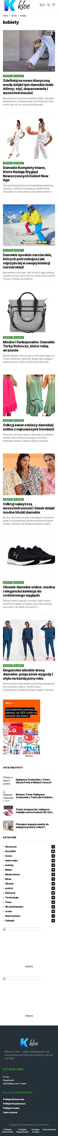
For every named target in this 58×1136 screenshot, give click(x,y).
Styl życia (29, 893)
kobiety (23, 15)
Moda (14, 15)
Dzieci (29, 856)
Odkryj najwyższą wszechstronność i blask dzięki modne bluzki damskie (29, 508)
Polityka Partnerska (13, 1099)
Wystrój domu (29, 916)
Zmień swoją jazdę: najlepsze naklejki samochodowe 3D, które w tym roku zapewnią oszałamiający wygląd (35, 813)
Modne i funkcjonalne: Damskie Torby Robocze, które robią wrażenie (29, 346)
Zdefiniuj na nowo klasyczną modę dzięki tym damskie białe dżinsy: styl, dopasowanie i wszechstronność (28, 86)
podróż (29, 888)
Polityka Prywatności (14, 1103)
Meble (29, 869)
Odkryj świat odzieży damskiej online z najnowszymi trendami (28, 427)
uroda (29, 911)
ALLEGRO (18, 76)
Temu (29, 902)
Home (5, 15)
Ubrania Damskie (29, 906)
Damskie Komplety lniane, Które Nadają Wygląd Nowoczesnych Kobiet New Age (25, 174)
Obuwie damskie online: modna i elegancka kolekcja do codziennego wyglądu (29, 591)
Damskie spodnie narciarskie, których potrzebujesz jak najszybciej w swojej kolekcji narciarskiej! (27, 261)
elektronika (29, 860)
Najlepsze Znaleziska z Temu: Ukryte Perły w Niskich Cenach (33, 781)
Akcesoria (29, 846)
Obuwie (29, 883)
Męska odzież (29, 874)
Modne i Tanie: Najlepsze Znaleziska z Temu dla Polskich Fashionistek (34, 797)
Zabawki (29, 920)
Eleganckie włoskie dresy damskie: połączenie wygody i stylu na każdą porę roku (28, 674)
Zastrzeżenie (10, 1112)
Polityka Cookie (11, 1108)
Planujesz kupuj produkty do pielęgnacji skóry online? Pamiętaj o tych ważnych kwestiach (32, 828)
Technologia (29, 897)
